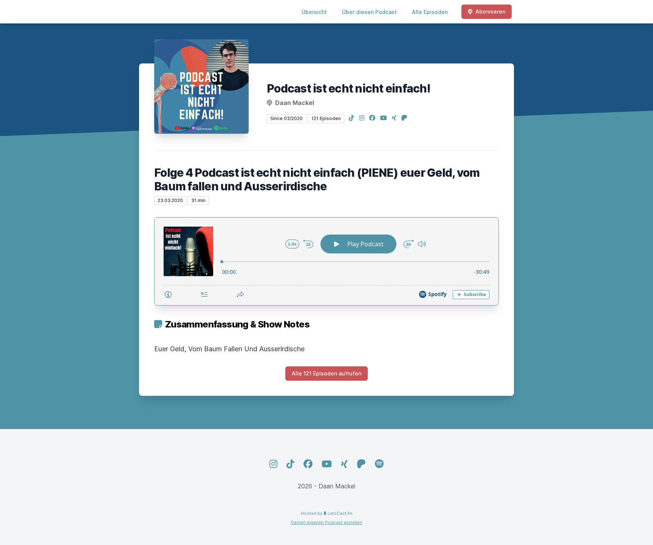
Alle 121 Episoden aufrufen (326, 373)
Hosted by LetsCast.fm (327, 513)
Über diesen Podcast (369, 12)
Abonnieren (490, 11)
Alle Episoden (430, 12)
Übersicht (314, 12)
